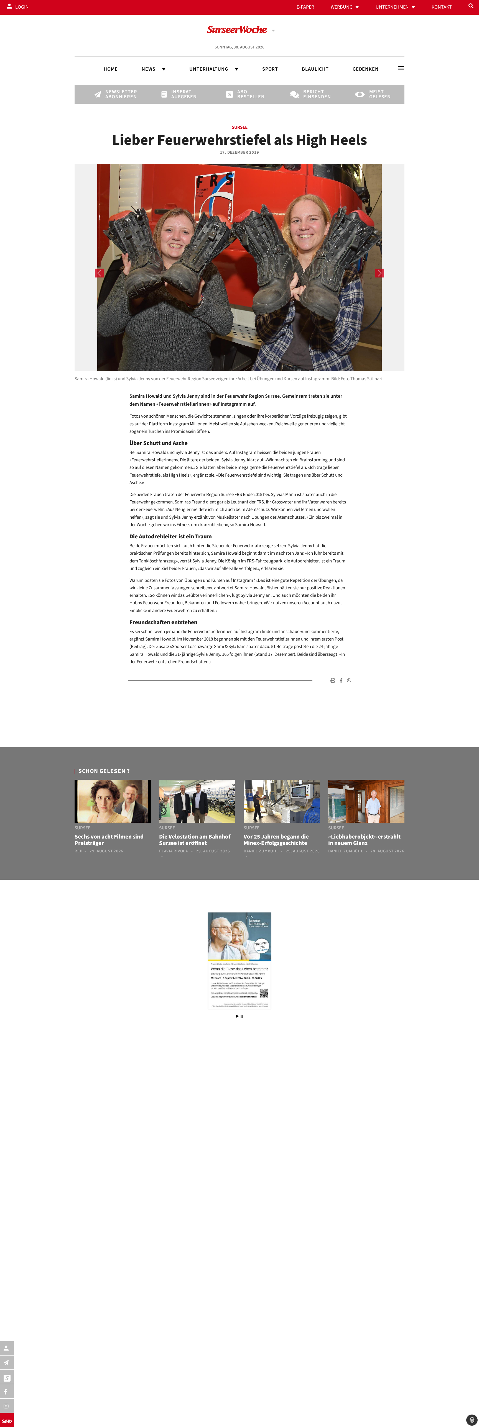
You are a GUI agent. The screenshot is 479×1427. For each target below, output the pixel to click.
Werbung (342, 7)
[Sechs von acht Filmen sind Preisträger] (113, 802)
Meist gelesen (378, 94)
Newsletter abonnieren (114, 94)
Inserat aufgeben (180, 94)
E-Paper (305, 7)
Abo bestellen (246, 94)
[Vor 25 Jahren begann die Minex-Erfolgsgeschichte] (282, 802)
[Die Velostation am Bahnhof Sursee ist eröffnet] (197, 802)
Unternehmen (392, 7)
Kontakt (442, 7)
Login (22, 7)
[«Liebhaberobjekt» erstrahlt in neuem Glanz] (366, 802)
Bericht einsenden (312, 94)
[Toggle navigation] (401, 68)
